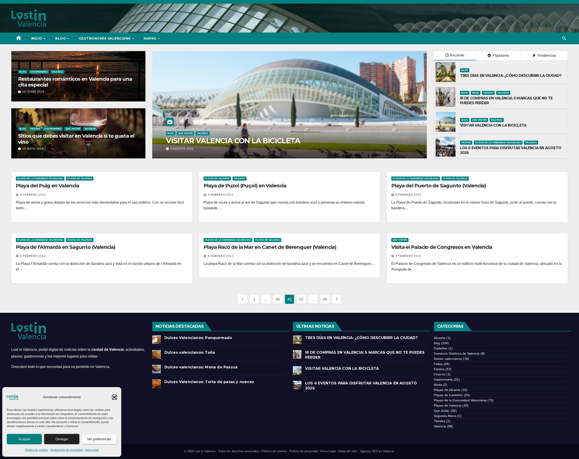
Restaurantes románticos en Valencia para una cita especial (75, 82)
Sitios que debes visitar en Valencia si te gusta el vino (76, 139)
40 (277, 299)
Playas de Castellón (448, 395)
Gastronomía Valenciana (105, 38)
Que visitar (73, 128)
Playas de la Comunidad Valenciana (204, 133)
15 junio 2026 (33, 91)
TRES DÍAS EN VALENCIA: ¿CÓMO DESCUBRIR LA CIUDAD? (511, 75)
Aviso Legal (328, 451)
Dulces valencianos (448, 358)
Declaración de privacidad (66, 450)
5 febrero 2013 (408, 256)
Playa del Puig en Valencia (47, 186)
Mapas (150, 38)
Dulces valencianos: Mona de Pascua (201, 367)
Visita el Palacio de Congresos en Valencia (441, 247)
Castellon (441, 348)
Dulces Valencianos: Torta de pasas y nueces (209, 382)
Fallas (438, 364)
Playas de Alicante (447, 390)
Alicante (440, 338)
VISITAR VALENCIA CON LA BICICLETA (493, 125)
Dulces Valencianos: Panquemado (198, 338)
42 (301, 299)
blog (22, 72)
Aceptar (24, 439)
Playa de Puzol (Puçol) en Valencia (245, 186)
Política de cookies (36, 450)
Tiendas (488, 93)
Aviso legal (92, 450)
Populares (500, 55)
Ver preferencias (99, 439)
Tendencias (546, 55)
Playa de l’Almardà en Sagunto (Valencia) (65, 247)
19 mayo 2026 (33, 148)
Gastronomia (38, 72)
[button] (114, 397)
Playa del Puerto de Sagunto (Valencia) (438, 186)
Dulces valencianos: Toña (189, 352)
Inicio (37, 38)
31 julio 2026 (181, 148)
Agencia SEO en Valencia (377, 451)
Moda (475, 93)
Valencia (57, 72)
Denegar (61, 439)
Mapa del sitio (347, 451)
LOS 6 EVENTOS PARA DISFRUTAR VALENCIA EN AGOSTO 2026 (277, 140)
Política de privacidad (304, 451)
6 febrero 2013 (33, 194)
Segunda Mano (445, 416)
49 (325, 299)
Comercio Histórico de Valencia (457, 353)
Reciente (457, 55)
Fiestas (35, 128)
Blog (61, 38)
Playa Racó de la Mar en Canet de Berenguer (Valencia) (270, 247)
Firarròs (440, 374)
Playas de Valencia (79, 178)
